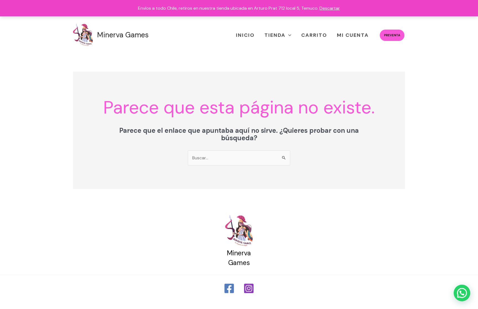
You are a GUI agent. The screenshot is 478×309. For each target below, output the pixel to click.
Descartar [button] (329, 8)
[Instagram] (249, 288)
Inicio (245, 35)
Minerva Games (123, 35)
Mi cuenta (353, 35)
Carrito (314, 35)
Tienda (274, 35)
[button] (288, 35)
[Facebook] (229, 288)
